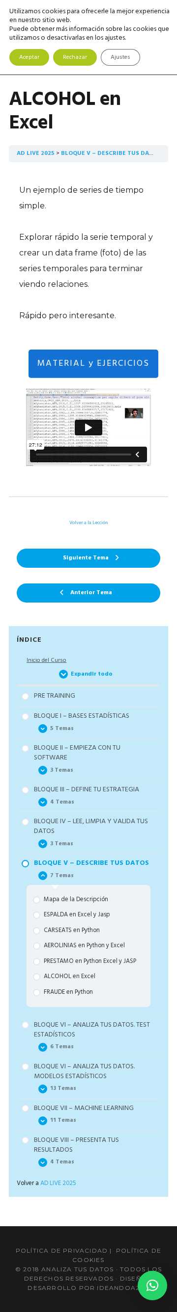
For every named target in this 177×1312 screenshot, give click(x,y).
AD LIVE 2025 (36, 153)
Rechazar (75, 57)
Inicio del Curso (46, 660)
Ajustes (120, 57)
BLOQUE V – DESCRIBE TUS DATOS (111, 153)
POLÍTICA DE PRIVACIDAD (62, 1250)
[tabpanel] (88, 329)
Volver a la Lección (88, 523)
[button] (152, 1285)
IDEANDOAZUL (123, 1287)
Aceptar (29, 57)
